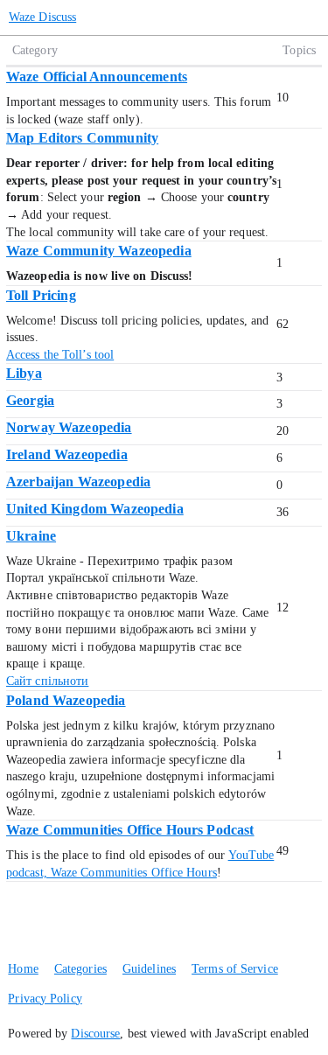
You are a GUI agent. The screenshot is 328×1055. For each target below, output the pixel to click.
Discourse (95, 1033)
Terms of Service (235, 968)
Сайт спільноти (47, 681)
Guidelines (149, 968)
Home (23, 968)
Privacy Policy (44, 998)
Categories (80, 968)
